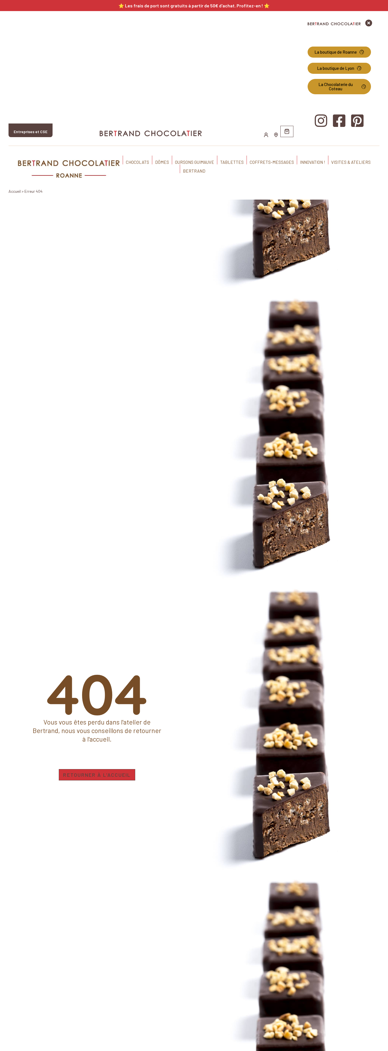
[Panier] (286, 131)
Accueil (15, 191)
